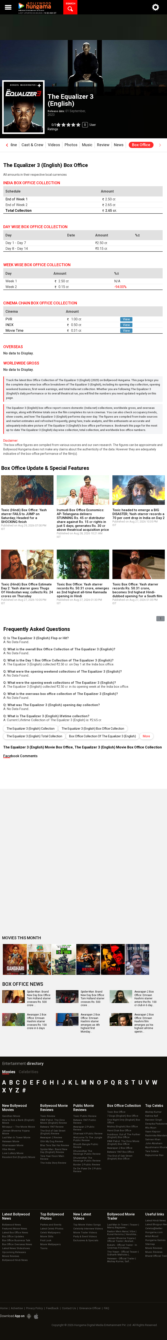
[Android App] (29, 1316)
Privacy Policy (34, 1308)
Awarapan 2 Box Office (119, 1148)
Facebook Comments (20, 756)
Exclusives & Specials (85, 1240)
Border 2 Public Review (86, 1164)
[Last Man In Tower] (137, 959)
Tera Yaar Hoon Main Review (52, 1157)
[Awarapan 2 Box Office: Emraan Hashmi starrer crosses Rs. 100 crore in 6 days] (13, 1024)
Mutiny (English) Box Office (122, 1126)
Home (4, 1308)
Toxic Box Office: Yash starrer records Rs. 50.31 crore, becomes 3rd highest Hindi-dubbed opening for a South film (137, 590)
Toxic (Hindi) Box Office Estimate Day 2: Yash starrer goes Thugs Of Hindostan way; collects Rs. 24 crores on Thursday (27, 590)
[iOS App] (36, 1316)
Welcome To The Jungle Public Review (87, 1139)
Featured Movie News (14, 1228)
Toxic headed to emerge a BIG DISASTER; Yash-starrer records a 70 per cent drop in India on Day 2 (138, 514)
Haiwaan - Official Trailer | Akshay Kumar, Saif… (121, 1260)
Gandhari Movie (11, 1116)
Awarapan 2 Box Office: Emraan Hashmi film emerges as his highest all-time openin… (144, 1023)
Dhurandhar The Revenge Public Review (86, 1152)
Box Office (124, 1106)
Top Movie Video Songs (87, 1224)
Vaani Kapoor (152, 1131)
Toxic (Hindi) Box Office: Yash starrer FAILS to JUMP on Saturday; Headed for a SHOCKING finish (24, 516)
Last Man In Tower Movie (16, 1137)
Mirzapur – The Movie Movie (18, 1126)
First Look (45, 1240)
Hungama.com (154, 1232)
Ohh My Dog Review (51, 1141)
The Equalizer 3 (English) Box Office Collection (93, 728)
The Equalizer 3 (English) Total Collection (34, 736)
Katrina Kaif (151, 1115)
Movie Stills (46, 1236)
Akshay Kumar (153, 1112)
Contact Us (69, 1308)
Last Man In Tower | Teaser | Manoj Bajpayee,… (123, 1226)
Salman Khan (152, 1139)
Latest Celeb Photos (51, 1228)
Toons (43, 1248)
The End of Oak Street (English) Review (52, 1132)
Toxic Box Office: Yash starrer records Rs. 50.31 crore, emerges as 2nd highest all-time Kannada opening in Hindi (83, 590)
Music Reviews (153, 1252)
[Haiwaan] (113, 959)
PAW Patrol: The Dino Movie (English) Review (53, 1121)
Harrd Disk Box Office (119, 1130)
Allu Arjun (150, 1127)
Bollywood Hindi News (15, 1260)
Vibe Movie (8, 1149)
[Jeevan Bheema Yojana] (39, 959)
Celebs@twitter (153, 1228)
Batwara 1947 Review (51, 1126)
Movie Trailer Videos (85, 1232)
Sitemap (150, 1244)
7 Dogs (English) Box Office (122, 1115)
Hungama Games (155, 1240)
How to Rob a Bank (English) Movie (18, 1121)
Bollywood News (11, 1224)
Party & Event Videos (85, 1236)
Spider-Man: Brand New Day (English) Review (53, 1151)
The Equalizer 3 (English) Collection (31, 728)
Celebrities (28, 1071)
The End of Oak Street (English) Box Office (119, 1157)
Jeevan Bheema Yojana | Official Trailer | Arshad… (121, 1240)
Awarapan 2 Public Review (84, 1128)
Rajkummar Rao (154, 1155)
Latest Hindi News (155, 1220)
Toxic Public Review (84, 1116)
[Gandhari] (15, 959)
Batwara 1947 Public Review (84, 1121)
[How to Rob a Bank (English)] (64, 959)
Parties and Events (50, 1224)
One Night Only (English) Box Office (123, 1121)
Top (154, 1106)
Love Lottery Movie (12, 1153)
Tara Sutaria (152, 1151)
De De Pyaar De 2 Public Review (87, 1170)
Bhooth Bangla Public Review (85, 1146)
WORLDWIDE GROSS (21, 363)
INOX (9, 325)
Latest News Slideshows (16, 1248)
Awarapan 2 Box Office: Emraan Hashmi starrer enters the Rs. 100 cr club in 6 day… (145, 998)
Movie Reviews (10, 1256)
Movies (8, 1071)
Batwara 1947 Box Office (120, 1152)
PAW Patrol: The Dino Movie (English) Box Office (123, 1143)
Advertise (17, 1308)
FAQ (106, 1308)
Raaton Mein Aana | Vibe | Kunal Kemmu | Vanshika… (122, 1233)
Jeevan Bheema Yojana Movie (16, 1132)
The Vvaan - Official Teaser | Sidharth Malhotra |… (123, 1253)
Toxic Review (47, 1116)
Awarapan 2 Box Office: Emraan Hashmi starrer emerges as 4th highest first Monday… (90, 1023)
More (146, 736)
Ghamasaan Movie (12, 1145)
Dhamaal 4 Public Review (87, 1133)
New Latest (82, 1216)
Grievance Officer (90, 1308)
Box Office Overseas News (17, 1244)
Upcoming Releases (14, 1252)
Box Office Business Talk (16, 1240)
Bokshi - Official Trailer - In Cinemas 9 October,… (122, 1246)
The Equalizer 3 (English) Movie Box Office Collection (118, 747)
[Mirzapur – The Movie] (88, 959)
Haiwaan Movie (10, 1141)
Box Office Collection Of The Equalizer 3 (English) (102, 736)
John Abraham (153, 1143)
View (126, 319)
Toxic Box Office (116, 1112)
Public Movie (83, 1108)
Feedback (52, 1308)
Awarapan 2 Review (51, 1137)
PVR (8, 319)
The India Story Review (53, 1162)
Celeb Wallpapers (50, 1232)
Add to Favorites (39, 85)
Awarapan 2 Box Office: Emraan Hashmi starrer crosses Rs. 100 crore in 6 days (37, 1021)
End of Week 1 (16, 199)
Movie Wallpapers (50, 1244)
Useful (154, 1214)
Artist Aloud (151, 1236)
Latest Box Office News (15, 1232)
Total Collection (18, 210)
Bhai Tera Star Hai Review (54, 1145)
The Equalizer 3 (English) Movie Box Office (38, 747)
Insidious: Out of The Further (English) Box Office (123, 1136)
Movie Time (14, 330)
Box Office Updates (13, 1236)
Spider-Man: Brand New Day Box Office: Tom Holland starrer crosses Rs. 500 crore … (39, 998)
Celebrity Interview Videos (88, 1228)
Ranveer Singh (153, 1119)
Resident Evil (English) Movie (18, 1157)
